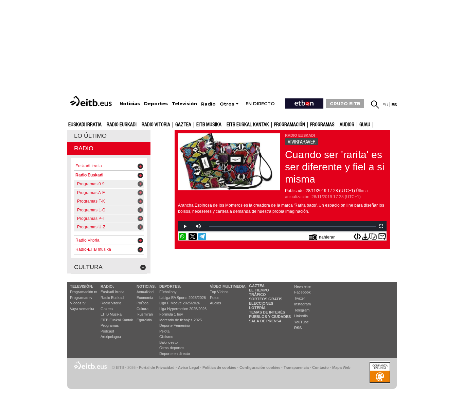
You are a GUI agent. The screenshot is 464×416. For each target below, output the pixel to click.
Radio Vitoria (156, 125)
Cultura (142, 309)
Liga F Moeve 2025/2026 (179, 303)
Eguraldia (144, 320)
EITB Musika (208, 125)
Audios (215, 303)
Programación (289, 125)
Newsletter (303, 286)
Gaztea (107, 309)
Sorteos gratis (265, 299)
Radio (83, 148)
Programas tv (81, 298)
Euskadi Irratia (85, 125)
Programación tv (83, 292)
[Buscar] (375, 104)
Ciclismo (166, 337)
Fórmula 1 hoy (171, 314)
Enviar (382, 236)
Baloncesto (168, 342)
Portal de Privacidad (157, 367)
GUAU (364, 125)
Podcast (107, 331)
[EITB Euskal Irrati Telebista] (91, 101)
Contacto (320, 367)
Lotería (257, 308)
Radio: (107, 286)
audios (347, 125)
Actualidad (145, 292)
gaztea (183, 125)
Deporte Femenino (174, 325)
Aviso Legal (188, 367)
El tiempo (259, 290)
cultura (88, 267)
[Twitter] (193, 236)
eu (385, 104)
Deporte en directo (174, 354)
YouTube (301, 322)
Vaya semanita (82, 309)
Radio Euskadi (122, 125)
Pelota (164, 331)
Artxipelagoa (111, 337)
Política (142, 303)
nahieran (327, 237)
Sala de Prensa (265, 321)
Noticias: (146, 286)
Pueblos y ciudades (270, 317)
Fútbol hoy (168, 292)
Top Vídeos (219, 292)
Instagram (302, 304)
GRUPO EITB (345, 103)
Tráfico (257, 294)
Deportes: (170, 286)
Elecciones (261, 303)
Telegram (301, 310)
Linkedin (301, 316)
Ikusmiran (145, 314)
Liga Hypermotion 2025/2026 (183, 309)
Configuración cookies (259, 367)
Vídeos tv (78, 303)
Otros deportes (171, 348)
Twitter (299, 298)
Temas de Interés (267, 312)
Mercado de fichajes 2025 (180, 320)
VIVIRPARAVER (302, 142)
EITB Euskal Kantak (248, 125)
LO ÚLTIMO (90, 135)
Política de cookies (219, 367)
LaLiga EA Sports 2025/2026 (182, 298)
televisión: (81, 286)
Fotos (214, 298)
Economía (145, 298)
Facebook (302, 292)
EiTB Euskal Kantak (117, 320)
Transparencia (296, 367)
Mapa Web (341, 367)
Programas (322, 125)
